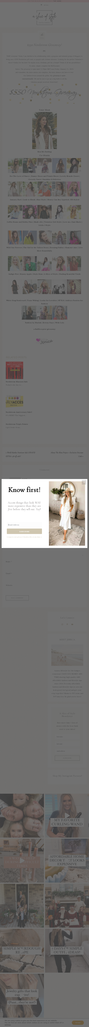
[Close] (84, 482)
